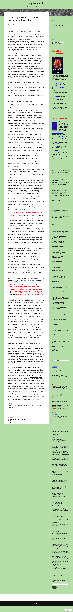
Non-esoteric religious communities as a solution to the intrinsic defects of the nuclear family (60, 298)
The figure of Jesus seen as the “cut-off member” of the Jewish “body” (60, 242)
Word (53, 414)
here (66, 85)
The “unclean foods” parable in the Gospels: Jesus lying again (59, 246)
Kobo (53, 92)
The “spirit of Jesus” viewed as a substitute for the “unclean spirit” (59, 284)
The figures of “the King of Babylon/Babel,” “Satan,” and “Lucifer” (60, 327)
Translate (60, 43)
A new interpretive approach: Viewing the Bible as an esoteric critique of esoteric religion (60, 316)
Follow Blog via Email (58, 575)
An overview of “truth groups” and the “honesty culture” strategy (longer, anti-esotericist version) (60, 232)
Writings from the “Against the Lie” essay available (59, 350)
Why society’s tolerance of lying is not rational (60, 170)
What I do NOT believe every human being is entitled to (59, 257)
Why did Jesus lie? (56, 267)
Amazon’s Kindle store (57, 83)
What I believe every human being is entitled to (60, 182)
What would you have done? (58, 270)
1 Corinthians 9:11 (17, 209)
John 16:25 (29, 69)
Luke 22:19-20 (35, 299)
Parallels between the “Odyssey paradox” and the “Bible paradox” (59, 253)
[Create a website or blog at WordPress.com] (36, 603)
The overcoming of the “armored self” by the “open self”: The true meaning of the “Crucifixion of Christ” (60, 212)
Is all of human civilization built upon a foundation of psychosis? (60, 273)
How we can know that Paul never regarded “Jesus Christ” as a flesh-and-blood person (60, 237)
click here (54, 110)
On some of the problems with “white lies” (58, 312)
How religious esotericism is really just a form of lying (60, 228)
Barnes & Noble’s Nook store (59, 87)
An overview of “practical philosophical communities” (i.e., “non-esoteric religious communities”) (59, 185)
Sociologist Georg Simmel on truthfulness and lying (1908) (58, 303)
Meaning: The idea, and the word (58, 346)
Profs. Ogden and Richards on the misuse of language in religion (59, 249)
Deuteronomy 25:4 (33, 215)
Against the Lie (36, 3)
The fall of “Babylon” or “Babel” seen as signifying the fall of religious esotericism (60, 342)
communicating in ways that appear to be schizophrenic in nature (22, 273)
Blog (54, 28)
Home (54, 20)
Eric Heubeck (13, 24)
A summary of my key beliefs (58, 25)
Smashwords (55, 96)
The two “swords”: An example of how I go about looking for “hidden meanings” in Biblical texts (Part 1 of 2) (60, 338)
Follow (54, 587)
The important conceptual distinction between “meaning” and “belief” (59, 261)
